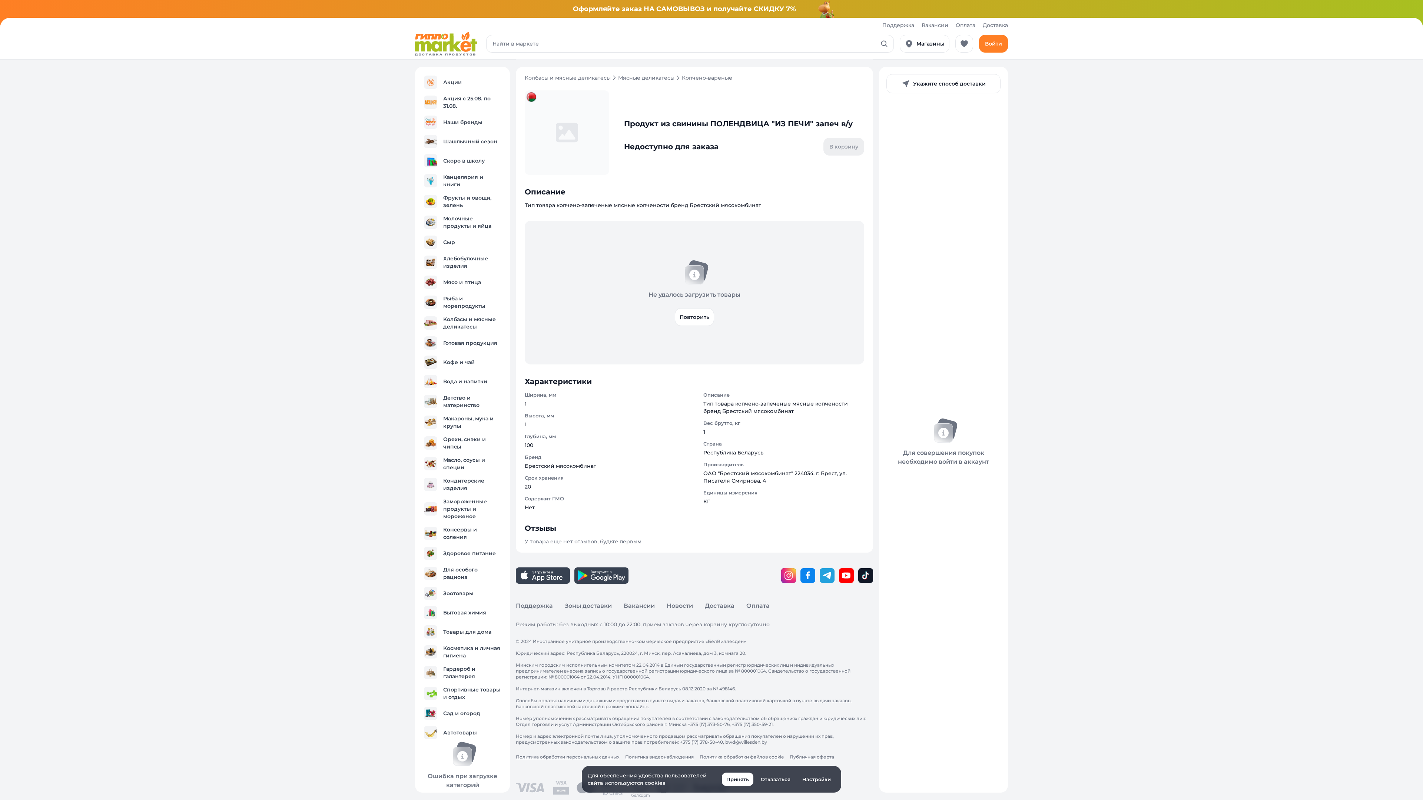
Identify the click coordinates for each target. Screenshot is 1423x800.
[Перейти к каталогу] (446, 44)
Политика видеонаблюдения (659, 757)
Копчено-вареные (707, 77)
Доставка (995, 25)
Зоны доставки (588, 605)
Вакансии (935, 25)
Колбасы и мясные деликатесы (568, 77)
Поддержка (898, 25)
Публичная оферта (812, 757)
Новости (680, 605)
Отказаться (775, 779)
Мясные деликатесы (646, 77)
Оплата (965, 25)
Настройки (816, 779)
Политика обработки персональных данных (567, 757)
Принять (737, 779)
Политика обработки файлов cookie (742, 757)
